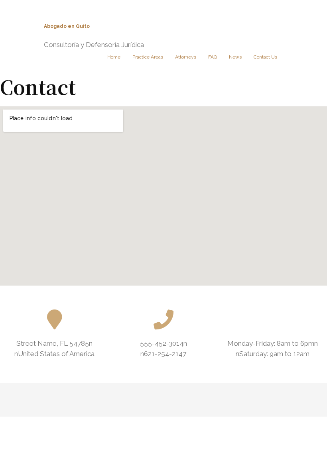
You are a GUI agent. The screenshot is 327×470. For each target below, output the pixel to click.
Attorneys (185, 57)
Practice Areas (147, 57)
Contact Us (265, 57)
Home (113, 57)
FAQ (212, 57)
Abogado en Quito (67, 26)
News (235, 57)
